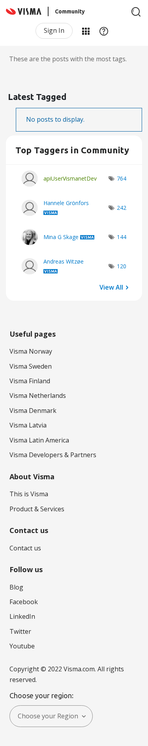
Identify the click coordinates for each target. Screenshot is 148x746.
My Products (86, 31)
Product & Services (36, 509)
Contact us (25, 548)
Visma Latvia (28, 425)
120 (121, 266)
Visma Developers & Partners (52, 454)
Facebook (23, 601)
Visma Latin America (39, 440)
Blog (16, 587)
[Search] (136, 12)
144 (121, 237)
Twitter (20, 631)
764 (121, 178)
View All (111, 287)
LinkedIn (22, 616)
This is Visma (28, 494)
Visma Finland (29, 381)
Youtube (22, 646)
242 (121, 207)
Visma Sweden (30, 366)
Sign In (54, 30)
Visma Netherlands (37, 395)
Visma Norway (30, 351)
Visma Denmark (32, 410)
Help (104, 31)
